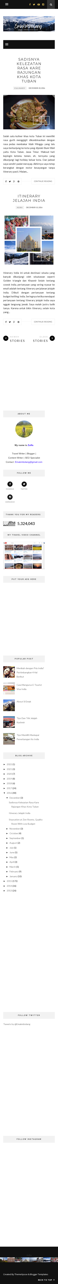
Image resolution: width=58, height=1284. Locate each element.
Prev (37, 120)
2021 (9, 769)
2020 (9, 773)
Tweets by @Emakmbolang (16, 1024)
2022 (9, 764)
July (11, 847)
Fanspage (10, 489)
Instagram (10, 502)
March (13, 866)
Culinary (20, 88)
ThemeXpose (21, 1274)
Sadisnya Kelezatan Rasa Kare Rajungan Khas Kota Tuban (29, 70)
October (14, 833)
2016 (9, 792)
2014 (9, 885)
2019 (9, 778)
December (15, 797)
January (13, 876)
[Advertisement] (29, 381)
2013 (9, 890)
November (15, 828)
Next (45, 120)
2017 (9, 788)
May (12, 857)
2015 (9, 881)
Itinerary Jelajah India (29, 198)
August (13, 842)
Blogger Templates (39, 1274)
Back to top (45, 1280)
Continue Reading (43, 181)
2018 (9, 783)
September (15, 838)
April (12, 862)
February (14, 871)
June (12, 852)
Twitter (24, 489)
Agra (20, 207)
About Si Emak (24, 701)
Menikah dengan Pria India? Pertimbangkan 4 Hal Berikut (30, 672)
